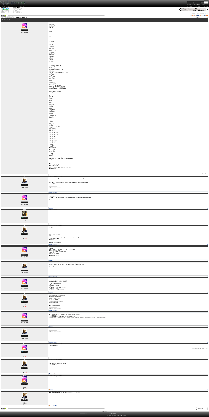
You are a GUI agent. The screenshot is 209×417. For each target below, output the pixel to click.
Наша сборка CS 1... (6, 11)
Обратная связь (189, 6)
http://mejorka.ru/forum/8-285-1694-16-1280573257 (73, 392)
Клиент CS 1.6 (198, 6)
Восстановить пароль (190, 4)
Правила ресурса (199, 4)
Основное (5, 17)
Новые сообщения (192, 13)
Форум (3, 6)
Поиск (205, 13)
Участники (197, 13)
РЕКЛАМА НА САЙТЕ (114, 413)
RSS (207, 13)
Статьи (9, 6)
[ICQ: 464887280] (55, 223)
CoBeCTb (12, 16)
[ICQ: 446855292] (55, 192)
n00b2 (24, 176)
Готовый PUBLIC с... (16, 12)
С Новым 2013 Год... (6, 12)
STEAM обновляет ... (6, 10)
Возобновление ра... (6, 9)
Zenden (9, 16)
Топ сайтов (206, 6)
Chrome (119, 415)
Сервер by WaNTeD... (16, 8)
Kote (10, 16)
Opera (125, 415)
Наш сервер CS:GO (6, 8)
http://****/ (60, 87)
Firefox (121, 415)
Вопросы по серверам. (11, 17)
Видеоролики (22, 6)
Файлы (15, 6)
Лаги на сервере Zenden (19, 17)
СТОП (202, 12)
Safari (123, 415)
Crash (7, 16)
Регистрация (195, 4)
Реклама (203, 4)
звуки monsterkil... (15, 11)
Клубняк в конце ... (16, 9)
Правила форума (201, 13)
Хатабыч (24, 21)
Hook (13, 10)
